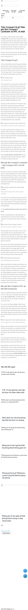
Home (2, 24)
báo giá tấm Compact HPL (14, 349)
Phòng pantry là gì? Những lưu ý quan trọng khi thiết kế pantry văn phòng (14, 475)
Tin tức (7, 24)
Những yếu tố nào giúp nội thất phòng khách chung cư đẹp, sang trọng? (13, 518)
